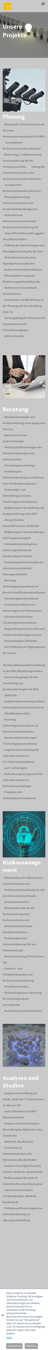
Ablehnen (31, 1346)
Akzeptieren (14, 1346)
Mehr (9, 1338)
